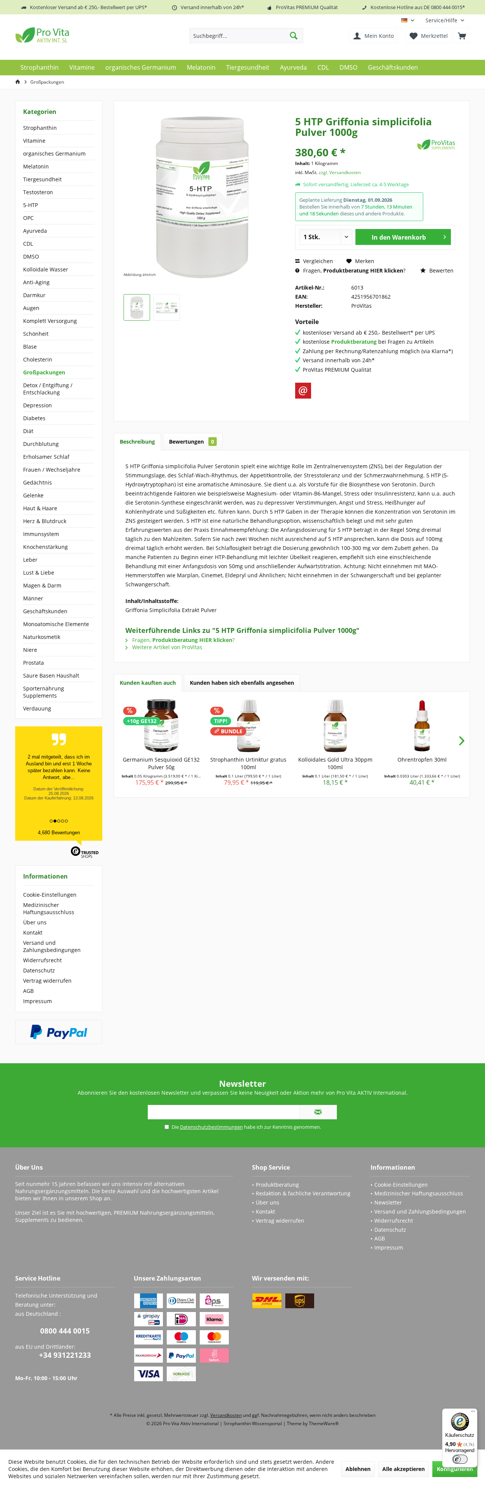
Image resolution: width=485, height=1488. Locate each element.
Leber (30, 559)
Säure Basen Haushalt (51, 675)
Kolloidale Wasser (45, 269)
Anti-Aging (36, 282)
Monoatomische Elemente (56, 624)
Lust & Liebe (38, 572)
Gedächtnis (37, 482)
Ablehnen (358, 1468)
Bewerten (441, 270)
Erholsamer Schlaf (46, 456)
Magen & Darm (42, 585)
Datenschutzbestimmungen (211, 1126)
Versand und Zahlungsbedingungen (52, 946)
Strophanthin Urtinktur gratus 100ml (248, 763)
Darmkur (34, 295)
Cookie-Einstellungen (50, 894)
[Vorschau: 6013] (137, 307)
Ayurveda (35, 230)
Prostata (33, 662)
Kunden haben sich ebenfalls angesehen (242, 682)
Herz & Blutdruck (44, 521)
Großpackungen (44, 372)
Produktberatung (277, 1184)
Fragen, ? (353, 270)
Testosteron (38, 192)
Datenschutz (39, 970)
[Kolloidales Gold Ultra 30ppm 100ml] (335, 725)
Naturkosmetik (41, 636)
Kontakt (32, 932)
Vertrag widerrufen (47, 980)
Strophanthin (40, 127)
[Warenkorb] (462, 35)
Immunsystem (41, 534)
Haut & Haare (40, 508)
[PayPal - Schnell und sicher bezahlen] (58, 1032)
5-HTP (30, 205)
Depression (37, 405)
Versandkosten (226, 1415)
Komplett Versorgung (50, 320)
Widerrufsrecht (42, 960)
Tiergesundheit (42, 179)
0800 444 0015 (65, 1331)
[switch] (460, 1459)
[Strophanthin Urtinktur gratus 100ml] (248, 725)
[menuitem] (445, 20)
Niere (30, 649)
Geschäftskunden (45, 611)
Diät (28, 431)
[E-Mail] (303, 391)
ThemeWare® (324, 1423)
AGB (28, 990)
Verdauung (37, 708)
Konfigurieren (455, 1468)
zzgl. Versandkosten (340, 172)
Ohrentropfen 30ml (422, 759)
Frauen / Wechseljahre (51, 469)
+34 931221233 (65, 1355)
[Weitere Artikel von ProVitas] (436, 144)
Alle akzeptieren (403, 1468)
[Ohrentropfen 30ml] (422, 725)
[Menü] (472, 1413)
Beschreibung (137, 441)
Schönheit (35, 333)
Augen (31, 308)
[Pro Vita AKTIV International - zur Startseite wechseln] (70, 35)
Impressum (37, 1001)
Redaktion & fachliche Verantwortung (303, 1193)
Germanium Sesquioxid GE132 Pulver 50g (161, 763)
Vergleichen (317, 261)
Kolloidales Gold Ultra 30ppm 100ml (335, 763)
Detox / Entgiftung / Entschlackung (47, 389)
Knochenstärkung (45, 546)
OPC (28, 217)
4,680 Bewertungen (59, 832)
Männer (33, 598)
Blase (30, 346)
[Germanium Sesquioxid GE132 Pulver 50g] (161, 725)
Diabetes (34, 418)
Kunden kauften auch (148, 682)
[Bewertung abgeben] (355, 142)
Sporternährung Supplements (43, 692)
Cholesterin (37, 359)
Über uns (35, 922)
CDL (28, 243)
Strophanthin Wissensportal (253, 1423)
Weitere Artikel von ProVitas (166, 647)
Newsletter (388, 1202)
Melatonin (36, 166)
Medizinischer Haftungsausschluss (48, 908)
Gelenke (33, 495)
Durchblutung (41, 443)
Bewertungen (191, 441)
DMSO (31, 256)
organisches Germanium (54, 153)
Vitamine (34, 140)
